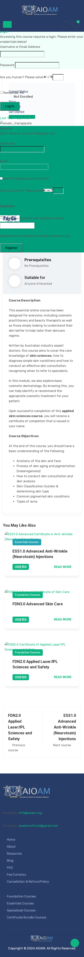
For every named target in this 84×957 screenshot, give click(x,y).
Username (7, 143)
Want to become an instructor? (26, 178)
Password (7, 65)
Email (4, 161)
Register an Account (17, 138)
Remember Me (13, 93)
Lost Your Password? (15, 118)
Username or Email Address (20, 47)
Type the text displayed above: (42, 218)
